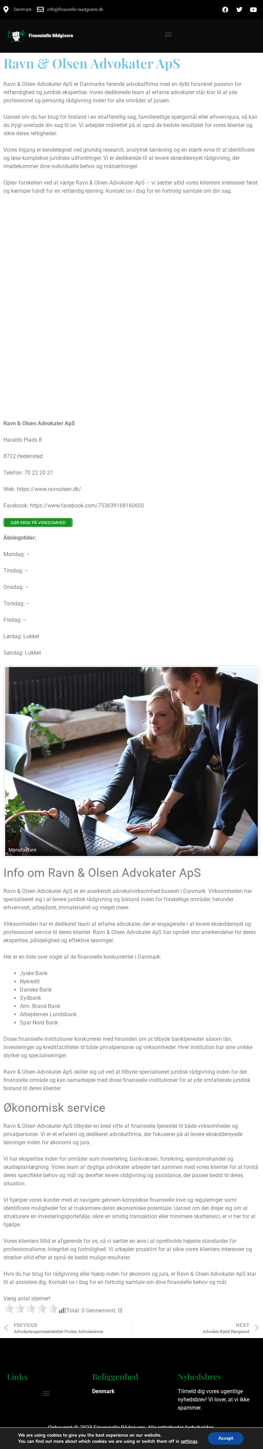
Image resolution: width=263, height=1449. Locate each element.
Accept (225, 1438)
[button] (168, 34)
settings (189, 1441)
